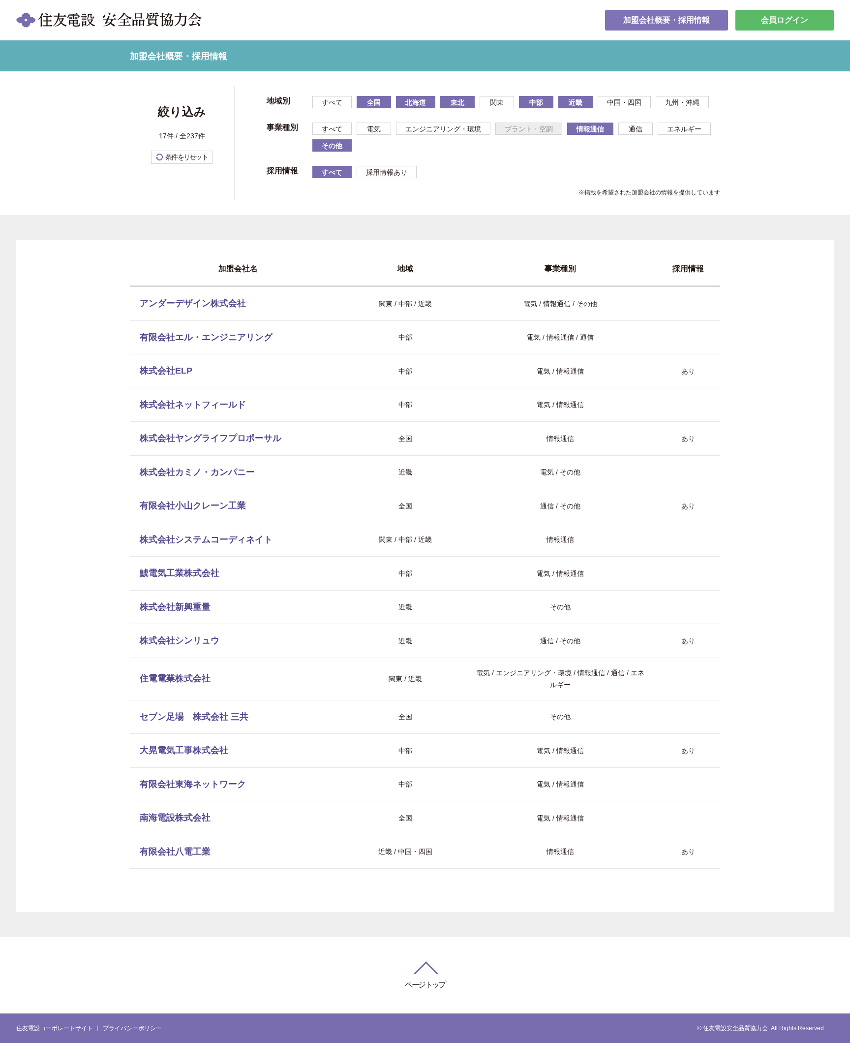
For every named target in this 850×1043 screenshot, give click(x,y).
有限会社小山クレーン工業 (193, 505)
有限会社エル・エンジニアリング (206, 337)
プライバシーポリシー (132, 1028)
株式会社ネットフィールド (193, 405)
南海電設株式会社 (175, 817)
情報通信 (590, 129)
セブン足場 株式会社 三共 (194, 717)
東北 (457, 102)
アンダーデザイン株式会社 (193, 303)
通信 (635, 129)
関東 (497, 102)
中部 (536, 102)
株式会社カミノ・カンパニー (197, 472)
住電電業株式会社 (175, 678)
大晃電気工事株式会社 (184, 750)
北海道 (415, 102)
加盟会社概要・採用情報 (666, 20)
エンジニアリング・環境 (443, 129)
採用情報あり (386, 172)
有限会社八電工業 (175, 851)
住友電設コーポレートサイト (54, 1028)
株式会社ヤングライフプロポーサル (210, 438)
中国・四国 (624, 102)
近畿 (575, 102)
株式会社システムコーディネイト (206, 539)
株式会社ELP (166, 371)
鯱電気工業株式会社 (179, 573)
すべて (332, 102)
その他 (332, 146)
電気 (374, 129)
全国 (374, 102)
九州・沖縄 (682, 102)
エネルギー (684, 129)
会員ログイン (784, 20)
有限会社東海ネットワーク (193, 784)
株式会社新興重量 (175, 607)
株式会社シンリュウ (179, 640)
